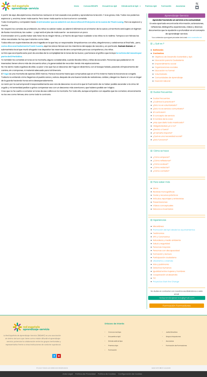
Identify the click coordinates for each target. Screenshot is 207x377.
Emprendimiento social (165, 63)
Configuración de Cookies (130, 374)
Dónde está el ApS (129, 6)
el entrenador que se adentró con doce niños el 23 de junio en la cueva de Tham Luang (80, 22)
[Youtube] (59, 356)
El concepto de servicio (164, 115)
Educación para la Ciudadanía (169, 60)
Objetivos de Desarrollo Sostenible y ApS (173, 56)
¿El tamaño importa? (162, 133)
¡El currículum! (159, 112)
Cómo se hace (161, 150)
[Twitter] (54, 356)
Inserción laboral (162, 81)
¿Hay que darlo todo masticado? (168, 122)
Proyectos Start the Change (166, 281)
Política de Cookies (107, 374)
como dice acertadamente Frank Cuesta (22, 46)
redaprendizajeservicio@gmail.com (176, 297)
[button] (197, 4)
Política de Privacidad (85, 374)
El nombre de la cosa (163, 119)
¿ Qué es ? (158, 43)
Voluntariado (161, 74)
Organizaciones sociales (166, 67)
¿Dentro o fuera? (161, 129)
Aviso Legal (68, 374)
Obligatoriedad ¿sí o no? (164, 126)
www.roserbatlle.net (194, 37)
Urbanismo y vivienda (163, 260)
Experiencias (159, 220)
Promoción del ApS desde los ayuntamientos (174, 229)
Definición (158, 50)
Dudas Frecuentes (162, 92)
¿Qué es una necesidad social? (167, 136)
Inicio (76, 6)
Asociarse (180, 6)
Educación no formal (164, 70)
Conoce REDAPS (90, 6)
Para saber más (161, 182)
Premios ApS (151, 6)
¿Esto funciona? (160, 139)
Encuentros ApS (109, 6)
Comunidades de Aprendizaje (169, 77)
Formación (166, 6)
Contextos (158, 53)
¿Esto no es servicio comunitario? (168, 108)
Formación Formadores (177, 305)
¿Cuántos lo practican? (164, 101)
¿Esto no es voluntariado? (165, 105)
